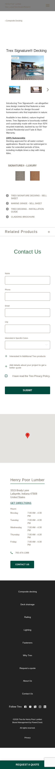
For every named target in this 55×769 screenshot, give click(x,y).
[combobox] (27, 345)
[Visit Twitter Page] (35, 707)
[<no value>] (45, 707)
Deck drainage (27, 604)
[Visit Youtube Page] (30, 707)
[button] (48, 90)
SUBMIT (27, 390)
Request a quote (28, 668)
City (6, 322)
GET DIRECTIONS (20, 503)
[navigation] (30, 642)
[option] (15, 90)
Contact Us (22, 564)
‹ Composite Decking (13, 21)
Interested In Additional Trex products (27, 356)
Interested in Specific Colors (16, 338)
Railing (27, 617)
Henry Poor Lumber (13, 4)
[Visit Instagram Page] (40, 707)
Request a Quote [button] (27, 764)
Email (7, 306)
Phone (7, 290)
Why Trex (27, 655)
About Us (27, 681)
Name (7, 273)
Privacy (27, 738)
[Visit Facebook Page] (25, 707)
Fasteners (27, 642)
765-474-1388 (22, 553)
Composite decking (27, 591)
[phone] (12, 553)
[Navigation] (47, 5)
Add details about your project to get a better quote (27, 366)
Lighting (27, 630)
